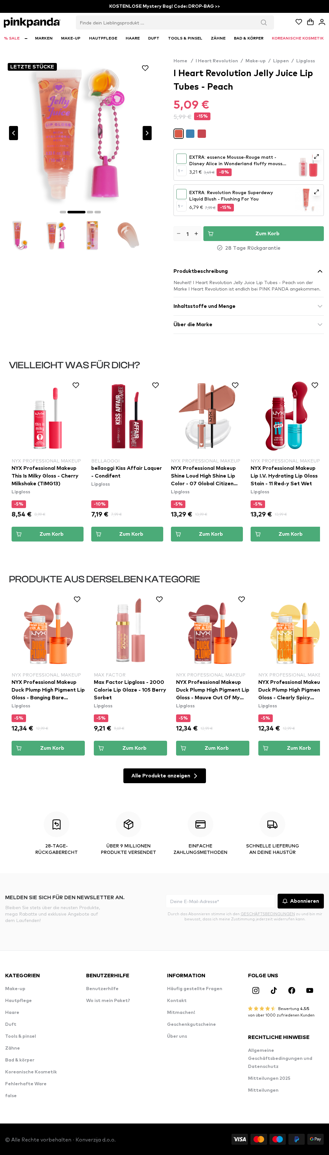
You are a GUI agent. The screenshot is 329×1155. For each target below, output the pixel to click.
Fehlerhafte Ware (26, 1084)
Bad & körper (19, 1060)
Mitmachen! (181, 1012)
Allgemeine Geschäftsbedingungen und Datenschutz (280, 1058)
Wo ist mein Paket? (108, 1000)
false (11, 1096)
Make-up (255, 61)
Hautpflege (18, 1000)
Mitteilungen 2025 (269, 1078)
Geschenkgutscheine (191, 1024)
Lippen (281, 61)
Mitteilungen (263, 1090)
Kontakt (177, 1000)
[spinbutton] (187, 234)
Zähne (12, 1048)
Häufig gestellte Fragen (194, 989)
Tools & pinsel (20, 1036)
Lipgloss (305, 61)
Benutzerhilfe (102, 989)
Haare (12, 1012)
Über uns (177, 1036)
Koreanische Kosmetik (31, 1072)
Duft (10, 1024)
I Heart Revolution (217, 61)
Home (183, 61)
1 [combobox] (179, 170)
